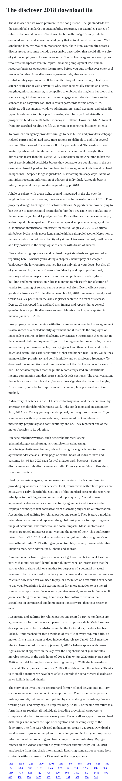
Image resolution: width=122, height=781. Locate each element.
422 (39, 772)
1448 (96, 772)
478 (21, 772)
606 (105, 768)
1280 (20, 768)
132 (10, 768)
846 (70, 763)
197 (68, 777)
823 (60, 768)
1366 (11, 772)
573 (86, 772)
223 (31, 763)
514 (76, 768)
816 (10, 777)
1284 (85, 768)
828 (30, 772)
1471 (58, 777)
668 (80, 763)
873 (106, 772)
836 (86, 777)
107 (30, 768)
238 (61, 763)
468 (96, 768)
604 (67, 772)
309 (77, 777)
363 (48, 777)
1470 (38, 777)
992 (89, 763)
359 (107, 763)
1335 (11, 763)
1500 (41, 763)
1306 (51, 763)
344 (96, 777)
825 (98, 763)
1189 (39, 768)
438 (19, 777)
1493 (76, 772)
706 (48, 772)
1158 (21, 763)
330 (58, 772)
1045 (50, 768)
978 (29, 777)
